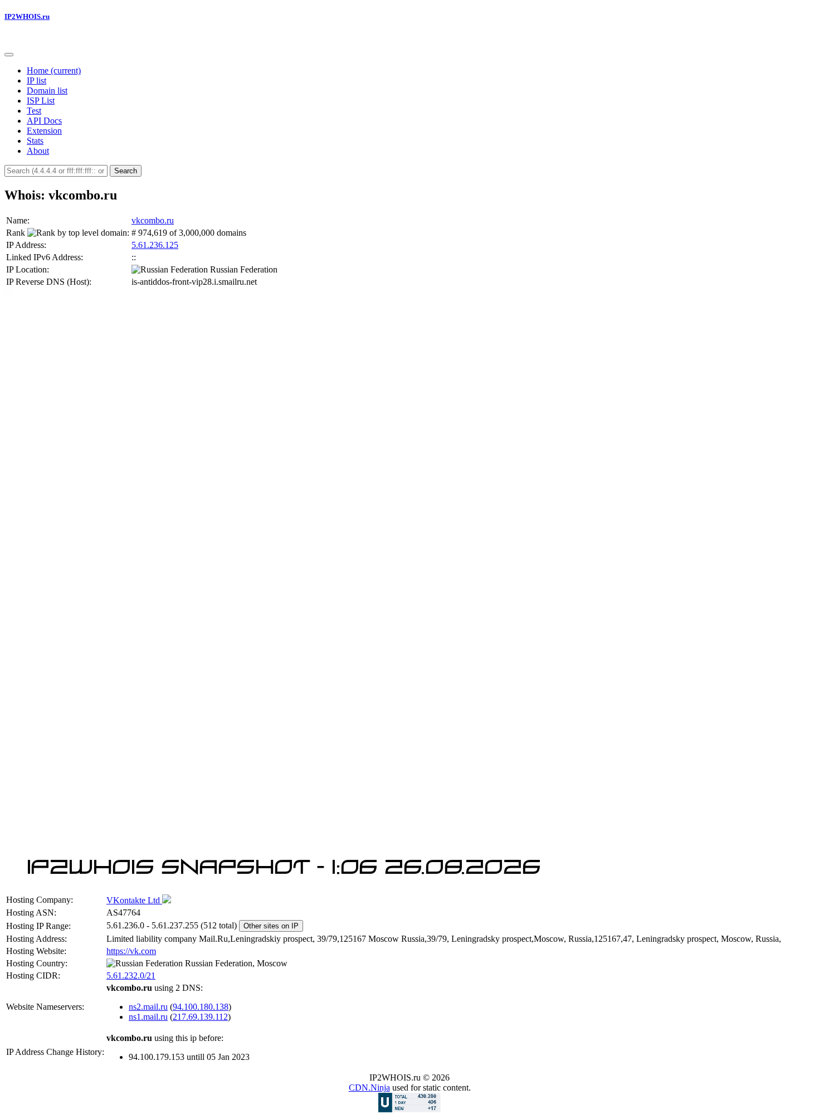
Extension (44, 130)
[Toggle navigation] (8, 54)
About (38, 150)
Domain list (47, 90)
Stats (35, 140)
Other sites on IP (271, 926)
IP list (36, 80)
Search (125, 171)
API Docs (44, 120)
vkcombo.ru (152, 220)
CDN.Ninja (369, 1087)
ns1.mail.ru (148, 1016)
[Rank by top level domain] (77, 233)
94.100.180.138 (200, 1006)
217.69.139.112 (200, 1016)
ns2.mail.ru (148, 1006)
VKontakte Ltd (134, 900)
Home (54, 70)
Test (34, 110)
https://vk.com (131, 951)
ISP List (41, 100)
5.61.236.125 (154, 245)
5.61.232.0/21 (130, 975)
